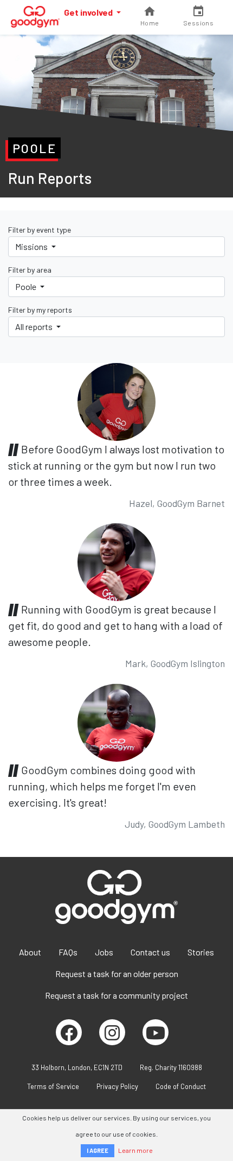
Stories (200, 952)
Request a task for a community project (116, 995)
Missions (32, 246)
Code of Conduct (181, 1086)
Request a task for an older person (116, 973)
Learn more (135, 1150)
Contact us (150, 952)
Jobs (104, 952)
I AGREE (97, 1150)
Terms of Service (53, 1086)
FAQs (68, 952)
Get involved (89, 12)
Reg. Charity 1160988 (171, 1067)
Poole (26, 286)
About (30, 952)
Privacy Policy (117, 1086)
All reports (34, 326)
